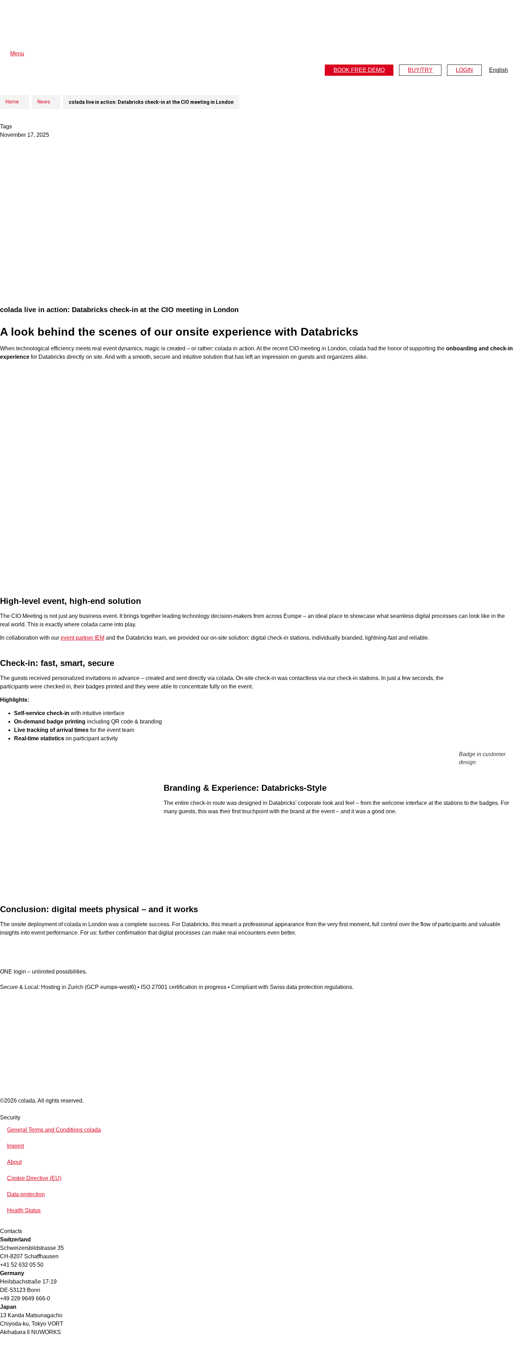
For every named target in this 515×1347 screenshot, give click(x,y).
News (43, 102)
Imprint (15, 1146)
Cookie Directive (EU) (34, 1178)
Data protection (26, 1194)
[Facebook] (3, 993)
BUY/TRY (420, 70)
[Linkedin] (10, 993)
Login (464, 70)
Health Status (24, 1210)
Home (12, 102)
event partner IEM (82, 638)
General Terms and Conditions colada (54, 1130)
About (14, 1162)
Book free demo (359, 70)
